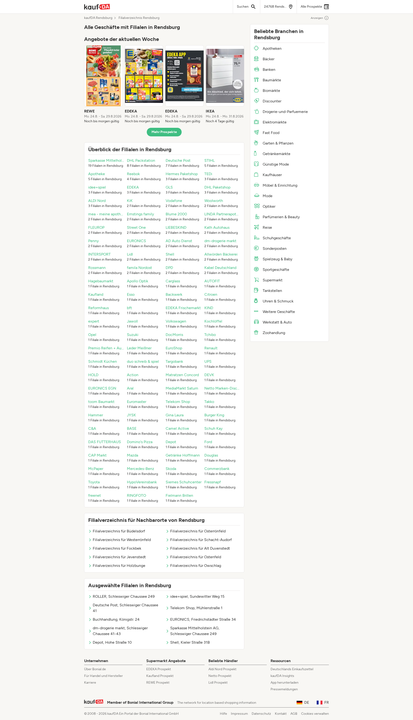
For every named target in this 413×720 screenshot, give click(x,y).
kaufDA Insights (282, 676)
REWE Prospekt (157, 683)
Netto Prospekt (219, 676)
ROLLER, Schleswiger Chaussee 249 (124, 596)
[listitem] (103, 84)
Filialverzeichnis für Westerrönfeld (122, 539)
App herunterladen (285, 683)
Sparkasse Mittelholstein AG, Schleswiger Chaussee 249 (194, 631)
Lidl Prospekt (218, 683)
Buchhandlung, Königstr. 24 (116, 619)
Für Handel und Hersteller (103, 676)
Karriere (90, 683)
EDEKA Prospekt (158, 669)
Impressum (239, 714)
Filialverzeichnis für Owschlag (195, 565)
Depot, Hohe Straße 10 (112, 642)
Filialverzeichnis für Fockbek (117, 548)
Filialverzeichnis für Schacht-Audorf (201, 539)
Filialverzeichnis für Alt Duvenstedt (200, 548)
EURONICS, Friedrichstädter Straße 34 (203, 619)
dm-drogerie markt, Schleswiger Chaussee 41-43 (120, 631)
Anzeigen (317, 18)
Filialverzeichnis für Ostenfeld (195, 557)
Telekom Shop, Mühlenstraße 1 (196, 608)
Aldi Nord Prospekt (222, 669)
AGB (293, 714)
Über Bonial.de (95, 669)
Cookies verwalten (315, 714)
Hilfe (223, 714)
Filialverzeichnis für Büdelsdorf (119, 531)
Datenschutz (261, 714)
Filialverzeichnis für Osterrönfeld (198, 531)
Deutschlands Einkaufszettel (292, 669)
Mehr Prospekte (164, 132)
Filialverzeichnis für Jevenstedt (119, 557)
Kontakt (281, 714)
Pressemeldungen (284, 689)
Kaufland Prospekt (160, 676)
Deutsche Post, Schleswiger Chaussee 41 (125, 608)
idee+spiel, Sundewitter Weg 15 (197, 596)
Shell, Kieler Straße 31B (190, 642)
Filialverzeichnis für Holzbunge (119, 565)
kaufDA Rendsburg (98, 18)
